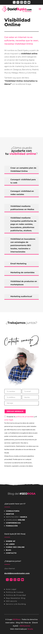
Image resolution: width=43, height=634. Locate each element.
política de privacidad (24, 417)
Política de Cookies (14, 592)
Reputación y (16, 517)
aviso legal (8, 420)
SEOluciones (25, 626)
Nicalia (30, 629)
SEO (22, 623)
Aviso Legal (11, 589)
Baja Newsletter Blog (15, 598)
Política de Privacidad (16, 595)
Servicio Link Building (16, 604)
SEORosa (16, 619)
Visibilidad (15, 520)
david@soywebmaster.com (17, 573)
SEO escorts (11, 601)
